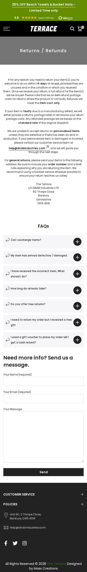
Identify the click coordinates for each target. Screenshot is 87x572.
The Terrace (56, 564)
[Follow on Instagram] (24, 543)
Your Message (12, 409)
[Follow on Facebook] (5, 543)
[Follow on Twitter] (15, 543)
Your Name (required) (17, 374)
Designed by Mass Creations (55, 566)
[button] (43, 17)
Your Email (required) (17, 392)
